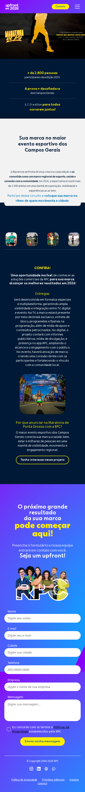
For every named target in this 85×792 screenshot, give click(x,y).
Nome (12, 611)
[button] (76, 7)
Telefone (13, 663)
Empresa (14, 680)
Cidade (12, 645)
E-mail (12, 628)
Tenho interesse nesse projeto (42, 460)
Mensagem (15, 697)
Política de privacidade (24, 779)
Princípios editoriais (53, 779)
